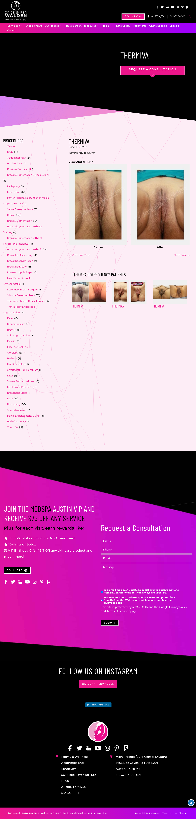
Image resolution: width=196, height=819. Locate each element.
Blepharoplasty (16, 324)
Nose (10, 398)
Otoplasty (12, 352)
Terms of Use (169, 813)
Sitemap (183, 813)
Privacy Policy (178, 607)
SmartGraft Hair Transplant (22, 370)
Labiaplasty (13, 186)
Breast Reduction (17, 266)
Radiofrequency (16, 421)
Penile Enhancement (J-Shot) (24, 415)
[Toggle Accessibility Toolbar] (191, 802)
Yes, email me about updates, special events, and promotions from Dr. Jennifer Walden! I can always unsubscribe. (141, 591)
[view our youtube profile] (172, 7)
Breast (11, 215)
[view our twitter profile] (162, 7)
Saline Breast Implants (20, 209)
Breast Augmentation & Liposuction (27, 175)
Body (10, 152)
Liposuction (13, 192)
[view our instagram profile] (177, 7)
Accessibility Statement (147, 813)
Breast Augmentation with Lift (24, 249)
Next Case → (182, 255)
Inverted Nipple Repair (20, 272)
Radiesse (12, 358)
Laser (10, 375)
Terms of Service (117, 611)
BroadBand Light (17, 393)
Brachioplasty (15, 163)
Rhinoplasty (14, 404)
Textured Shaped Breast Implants (26, 301)
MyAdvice (101, 813)
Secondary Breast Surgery (22, 289)
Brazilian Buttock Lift (19, 169)
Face (10, 318)
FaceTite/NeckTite (17, 347)
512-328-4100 (178, 16)
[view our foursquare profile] (187, 7)
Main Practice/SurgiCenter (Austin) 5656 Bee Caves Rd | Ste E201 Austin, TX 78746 (141, 763)
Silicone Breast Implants (21, 295)
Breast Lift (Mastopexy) (20, 255)
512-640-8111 (70, 793)
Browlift (11, 329)
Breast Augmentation (19, 220)
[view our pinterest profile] (182, 7)
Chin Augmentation (18, 335)
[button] (133, 16)
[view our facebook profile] (157, 7)
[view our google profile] (167, 7)
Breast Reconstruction (20, 261)
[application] (21, 26)
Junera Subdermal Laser (21, 381)
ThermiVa (12, 427)
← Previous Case (79, 255)
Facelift (11, 341)
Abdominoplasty (16, 157)
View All (11, 146)
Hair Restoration (16, 364)
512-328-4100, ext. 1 (129, 775)
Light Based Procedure (20, 387)
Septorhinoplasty (17, 410)
